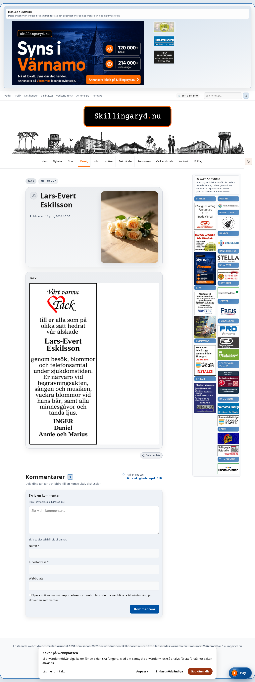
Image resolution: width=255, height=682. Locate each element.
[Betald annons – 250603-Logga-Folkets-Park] (228, 206)
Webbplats (36, 578)
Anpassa (142, 671)
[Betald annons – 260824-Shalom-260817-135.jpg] (205, 398)
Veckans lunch (64, 95)
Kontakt (97, 95)
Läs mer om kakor (54, 671)
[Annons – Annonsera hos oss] (205, 268)
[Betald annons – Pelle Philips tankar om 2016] (164, 41)
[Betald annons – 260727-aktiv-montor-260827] (205, 327)
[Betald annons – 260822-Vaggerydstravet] (205, 216)
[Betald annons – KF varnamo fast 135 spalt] (228, 420)
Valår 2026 (47, 95)
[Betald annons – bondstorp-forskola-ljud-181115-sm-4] (164, 57)
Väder (7, 95)
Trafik (18, 95)
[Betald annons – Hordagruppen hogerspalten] (228, 468)
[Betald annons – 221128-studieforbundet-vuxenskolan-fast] (228, 354)
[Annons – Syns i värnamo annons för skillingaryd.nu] (78, 53)
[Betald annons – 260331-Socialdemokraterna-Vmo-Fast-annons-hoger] (228, 381)
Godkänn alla (200, 671)
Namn (34, 546)
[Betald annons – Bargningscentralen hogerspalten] (228, 274)
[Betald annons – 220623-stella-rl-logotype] (228, 258)
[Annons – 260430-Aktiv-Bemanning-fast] (164, 27)
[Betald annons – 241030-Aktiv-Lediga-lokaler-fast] (205, 241)
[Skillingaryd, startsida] (127, 116)
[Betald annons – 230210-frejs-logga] (228, 311)
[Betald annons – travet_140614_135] (228, 342)
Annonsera (82, 95)
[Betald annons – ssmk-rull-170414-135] (228, 450)
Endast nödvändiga (169, 671)
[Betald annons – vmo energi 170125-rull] (228, 408)
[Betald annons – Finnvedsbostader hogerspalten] (228, 292)
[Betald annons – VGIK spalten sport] (228, 438)
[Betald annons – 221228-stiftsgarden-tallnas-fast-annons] (228, 223)
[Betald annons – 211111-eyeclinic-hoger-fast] (228, 243)
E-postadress (39, 562)
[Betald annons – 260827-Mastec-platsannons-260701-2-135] (205, 303)
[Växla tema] (248, 161)
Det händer (31, 95)
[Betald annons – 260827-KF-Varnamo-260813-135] (205, 360)
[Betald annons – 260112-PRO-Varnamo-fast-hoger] (228, 330)
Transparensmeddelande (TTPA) (228, 390)
